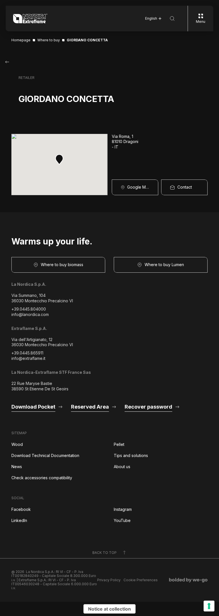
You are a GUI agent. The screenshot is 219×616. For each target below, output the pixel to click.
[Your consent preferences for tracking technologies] (209, 606)
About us (122, 466)
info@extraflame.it (28, 358)
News (16, 466)
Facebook (21, 509)
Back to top (104, 552)
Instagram (123, 509)
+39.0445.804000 (28, 309)
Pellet (119, 444)
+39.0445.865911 (27, 352)
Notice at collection (109, 609)
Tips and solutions (131, 455)
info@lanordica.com (30, 314)
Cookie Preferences (140, 580)
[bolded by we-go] (188, 580)
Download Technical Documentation (45, 455)
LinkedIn (19, 520)
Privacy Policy (109, 580)
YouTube (122, 520)
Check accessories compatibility (41, 477)
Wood (17, 444)
